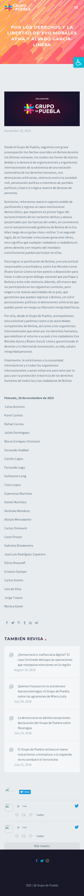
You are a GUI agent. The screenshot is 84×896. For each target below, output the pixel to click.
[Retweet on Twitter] (24, 815)
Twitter (40, 815)
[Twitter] (12, 622)
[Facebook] (7, 622)
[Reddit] (36, 622)
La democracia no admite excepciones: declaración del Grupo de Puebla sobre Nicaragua (44, 723)
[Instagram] (47, 860)
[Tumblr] (24, 622)
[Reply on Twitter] (17, 815)
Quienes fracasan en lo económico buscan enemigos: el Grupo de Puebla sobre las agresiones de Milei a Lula (43, 691)
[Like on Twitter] (31, 815)
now (24, 806)
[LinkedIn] (30, 622)
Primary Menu (76, 7)
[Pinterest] (18, 622)
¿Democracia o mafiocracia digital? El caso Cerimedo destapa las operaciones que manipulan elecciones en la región (45, 659)
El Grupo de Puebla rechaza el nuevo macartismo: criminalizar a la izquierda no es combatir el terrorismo (45, 754)
